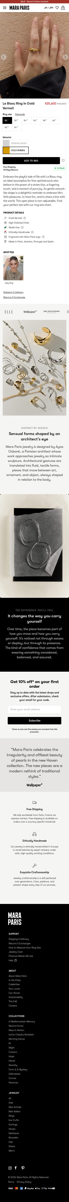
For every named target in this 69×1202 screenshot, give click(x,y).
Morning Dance (17, 1039)
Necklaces (14, 1133)
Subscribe (34, 720)
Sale (11, 1102)
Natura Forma (16, 1025)
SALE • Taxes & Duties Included (34, 2)
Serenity (13, 1065)
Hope (11, 1056)
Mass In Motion (16, 1030)
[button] (27, 94)
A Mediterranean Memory (22, 1021)
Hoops (12, 1128)
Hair (11, 1142)
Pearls (12, 1146)
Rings (11, 1115)
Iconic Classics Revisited (21, 1034)
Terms (11, 1182)
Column (13, 1052)
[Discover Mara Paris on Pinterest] (23, 1168)
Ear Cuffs (14, 1120)
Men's (12, 1150)
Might (12, 1047)
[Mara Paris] (19, 7)
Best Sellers (14, 1111)
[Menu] (5, 7)
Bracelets (13, 1137)
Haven (12, 1060)
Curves (12, 1078)
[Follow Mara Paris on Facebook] (17, 1168)
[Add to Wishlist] (63, 160)
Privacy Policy (24, 1182)
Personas (13, 1082)
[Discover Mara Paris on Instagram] (10, 1168)
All (10, 1098)
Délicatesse (14, 1073)
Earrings (13, 1124)
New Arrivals (15, 1107)
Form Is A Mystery (18, 1069)
